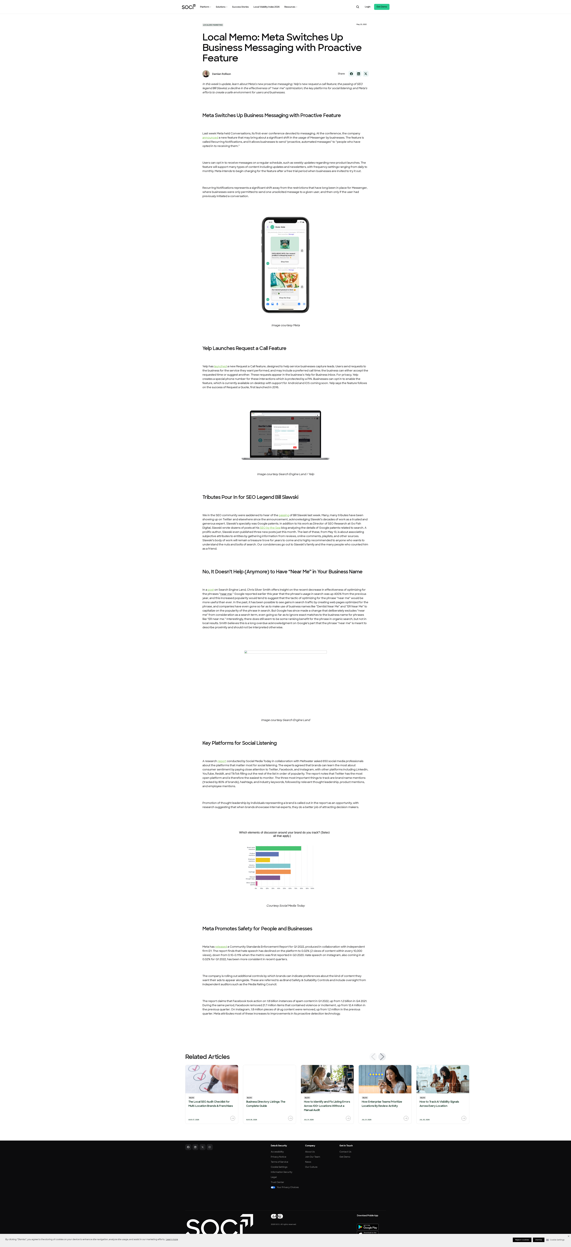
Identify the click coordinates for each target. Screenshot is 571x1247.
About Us (310, 1151)
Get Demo (381, 6)
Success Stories (240, 7)
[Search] (357, 7)
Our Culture (311, 1167)
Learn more (172, 1239)
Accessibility (277, 1151)
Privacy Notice (278, 1156)
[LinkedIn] (195, 1147)
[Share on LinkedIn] (359, 74)
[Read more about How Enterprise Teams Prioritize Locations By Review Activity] (406, 1118)
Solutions (220, 7)
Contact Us (345, 1151)
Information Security (281, 1172)
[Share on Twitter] (366, 74)
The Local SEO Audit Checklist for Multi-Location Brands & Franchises (210, 1104)
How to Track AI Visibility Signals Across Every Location (439, 1104)
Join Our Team (312, 1156)
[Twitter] (203, 1147)
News (308, 1162)
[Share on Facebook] (351, 74)
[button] (555, 1239)
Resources (289, 7)
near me (226, 594)
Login (368, 6)
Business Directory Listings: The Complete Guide (265, 1104)
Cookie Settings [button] (279, 1167)
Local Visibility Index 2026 (266, 7)
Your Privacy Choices (288, 1187)
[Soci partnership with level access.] (277, 1216)
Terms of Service (279, 1162)
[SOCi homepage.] (219, 1225)
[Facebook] (188, 1147)
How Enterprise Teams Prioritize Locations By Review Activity (382, 1104)
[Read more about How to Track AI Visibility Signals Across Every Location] (463, 1118)
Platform (204, 7)
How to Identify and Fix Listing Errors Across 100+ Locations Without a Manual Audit (327, 1106)
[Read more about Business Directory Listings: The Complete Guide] (290, 1118)
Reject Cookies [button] (522, 1240)
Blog (191, 1098)
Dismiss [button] (538, 1240)
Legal (274, 1177)
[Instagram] (210, 1147)
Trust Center (277, 1182)
